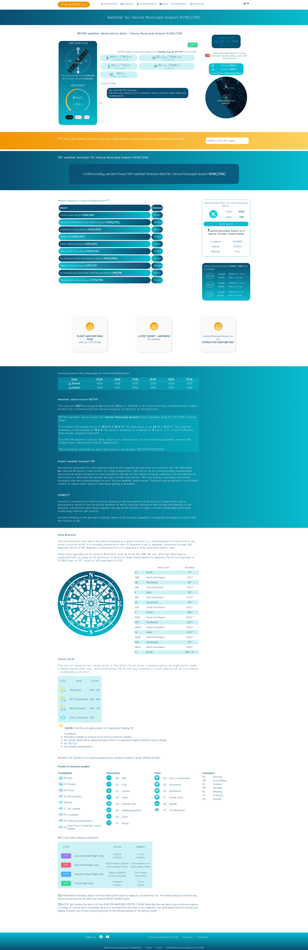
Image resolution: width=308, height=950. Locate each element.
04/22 (69, 117)
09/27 (78, 117)
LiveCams (187, 937)
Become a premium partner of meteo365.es (123, 947)
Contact (148, 947)
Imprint (159, 947)
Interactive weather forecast (163, 937)
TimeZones (198, 3)
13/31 (87, 117)
